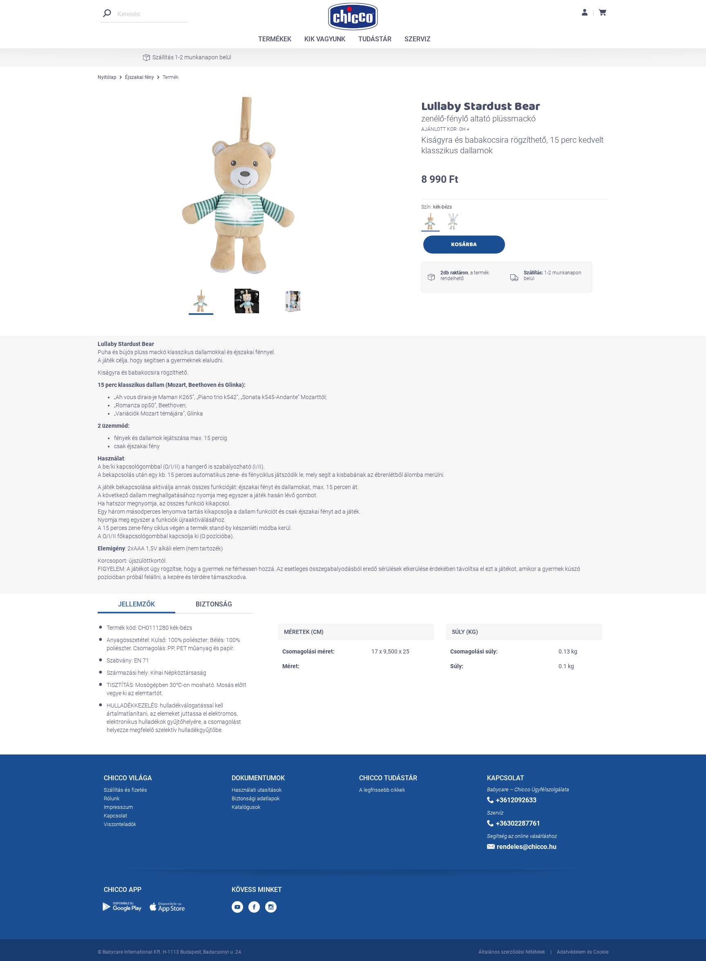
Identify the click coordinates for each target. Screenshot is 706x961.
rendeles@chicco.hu (526, 847)
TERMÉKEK (274, 39)
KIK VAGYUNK (324, 39)
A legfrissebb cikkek (382, 790)
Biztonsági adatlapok (255, 798)
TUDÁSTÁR (374, 39)
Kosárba (464, 244)
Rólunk (111, 798)
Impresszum (118, 807)
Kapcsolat (115, 816)
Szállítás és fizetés (125, 790)
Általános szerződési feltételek (511, 952)
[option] (243, 186)
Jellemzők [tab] (136, 604)
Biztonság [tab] (214, 604)
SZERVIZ (417, 39)
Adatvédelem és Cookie (582, 952)
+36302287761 (518, 823)
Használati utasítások (257, 790)
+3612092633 (516, 800)
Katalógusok (246, 807)
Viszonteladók (120, 824)
